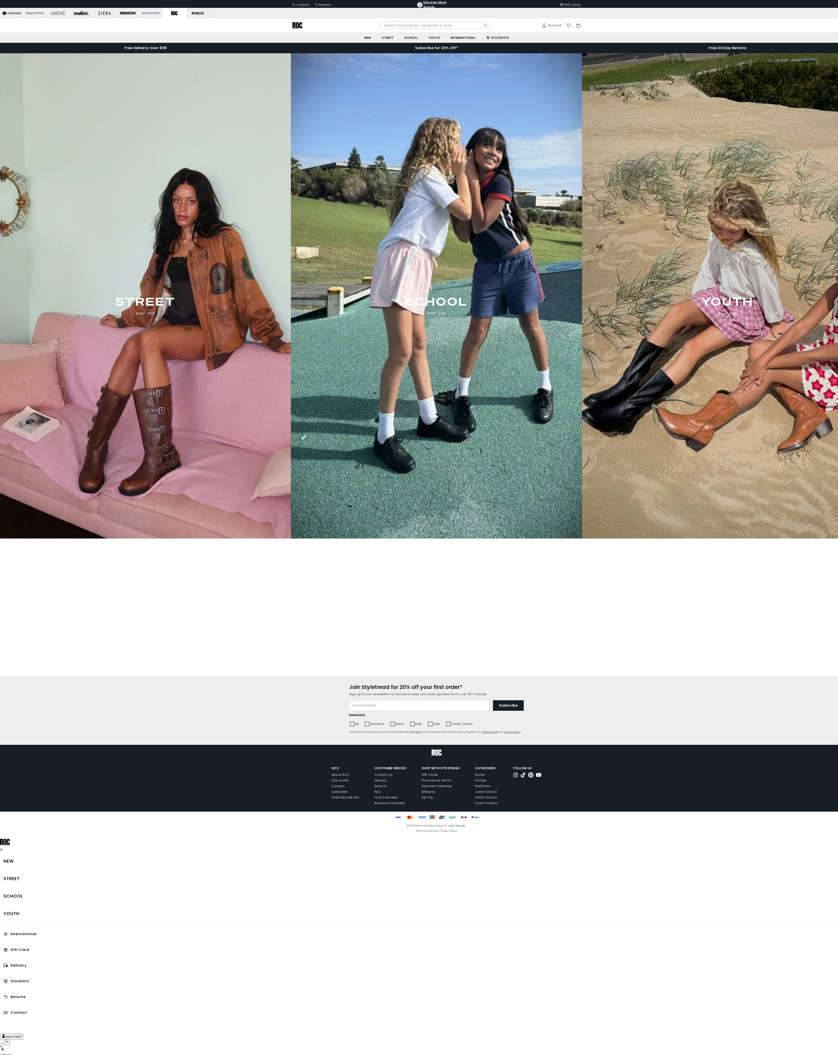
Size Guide (340, 780)
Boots (479, 775)
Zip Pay (427, 797)
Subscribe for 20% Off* (436, 47)
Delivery (380, 780)
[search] (485, 25)
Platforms (483, 786)
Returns (325, 5)
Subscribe (340, 792)
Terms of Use (490, 732)
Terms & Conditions (427, 831)
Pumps (480, 780)
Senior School (486, 797)
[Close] (6, 1042)
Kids (419, 724)
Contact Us (383, 775)
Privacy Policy (512, 732)
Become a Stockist (389, 803)
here (417, 732)
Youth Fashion (486, 803)
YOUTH (727, 301)
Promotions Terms (436, 780)
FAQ (377, 792)
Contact (303, 5)
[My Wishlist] (569, 25)
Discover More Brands (434, 4)
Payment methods (437, 786)
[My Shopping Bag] (578, 25)
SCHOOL (436, 301)
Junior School (486, 792)
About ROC (340, 775)
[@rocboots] (523, 775)
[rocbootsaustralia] (530, 775)
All (357, 724)
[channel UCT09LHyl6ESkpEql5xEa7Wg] (538, 775)
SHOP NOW (145, 313)
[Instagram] (515, 775)
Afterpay (428, 792)
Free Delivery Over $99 (145, 47)
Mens (400, 724)
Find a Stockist (386, 797)
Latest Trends (462, 724)
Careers (338, 786)
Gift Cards (572, 5)
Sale (436, 724)
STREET (145, 301)
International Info (345, 797)
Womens (377, 724)
